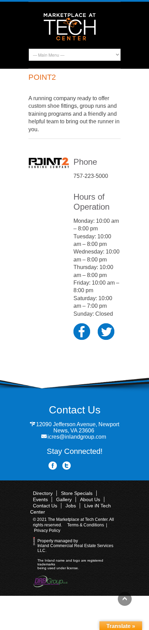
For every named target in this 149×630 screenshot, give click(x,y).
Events (40, 499)
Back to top (125, 599)
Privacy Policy (47, 530)
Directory (43, 493)
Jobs (70, 505)
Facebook (53, 465)
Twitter (66, 465)
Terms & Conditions (85, 525)
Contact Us (45, 505)
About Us (90, 499)
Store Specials (77, 493)
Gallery (64, 499)
